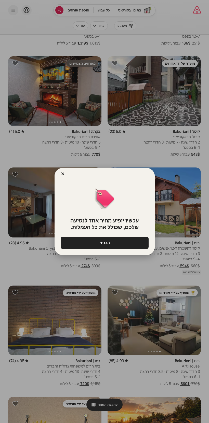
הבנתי (104, 242)
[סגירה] (63, 174)
